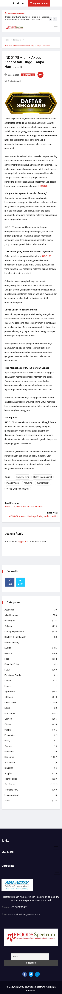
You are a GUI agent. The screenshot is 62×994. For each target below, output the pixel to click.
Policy (7, 740)
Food (7, 659)
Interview (9, 697)
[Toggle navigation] (56, 28)
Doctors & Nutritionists (15, 637)
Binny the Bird (22, 477)
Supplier (8, 773)
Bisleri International (42, 477)
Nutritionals (10, 713)
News (7, 708)
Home (7, 40)
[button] (50, 19)
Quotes (8, 746)
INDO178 (42, 186)
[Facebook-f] (24, 974)
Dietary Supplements (14, 631)
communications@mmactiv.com (24, 914)
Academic (9, 610)
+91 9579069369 (19, 907)
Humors (8, 686)
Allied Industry (11, 615)
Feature (8, 653)
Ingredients (10, 691)
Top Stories (10, 784)
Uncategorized (12, 795)
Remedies (9, 751)
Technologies (11, 779)
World (7, 800)
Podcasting (10, 735)
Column (8, 626)
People (8, 730)
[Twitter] (31, 974)
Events (8, 648)
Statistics (9, 768)
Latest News (10, 702)
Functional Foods (13, 675)
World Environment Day (17, 489)
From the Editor (12, 664)
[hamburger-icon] (56, 847)
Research (9, 757)
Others (8, 724)
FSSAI (7, 670)
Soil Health (10, 762)
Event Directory (12, 642)
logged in (22, 541)
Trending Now (11, 790)
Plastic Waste (12, 483)
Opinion (8, 719)
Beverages (17, 40)
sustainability (43, 483)
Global (8, 680)
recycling (28, 483)
